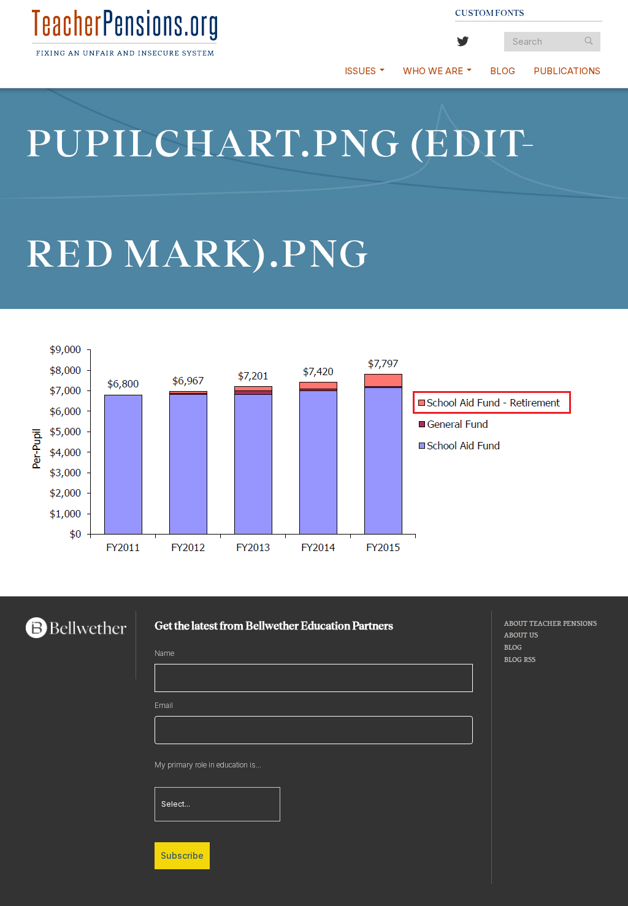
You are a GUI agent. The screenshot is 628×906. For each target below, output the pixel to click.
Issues (361, 71)
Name (164, 653)
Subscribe (182, 855)
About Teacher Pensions (550, 623)
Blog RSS (519, 659)
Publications (567, 71)
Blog (502, 71)
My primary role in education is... (208, 764)
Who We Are (434, 71)
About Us (521, 634)
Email (164, 705)
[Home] (124, 33)
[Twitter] (463, 42)
